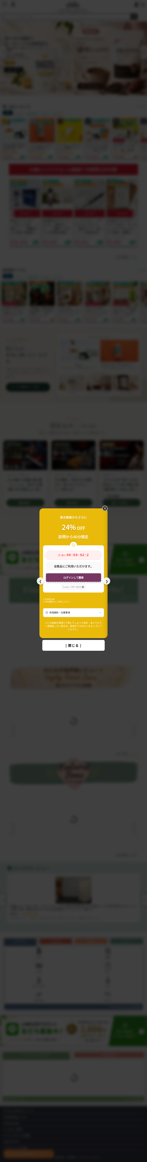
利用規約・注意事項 (59, 612)
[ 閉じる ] (73, 645)
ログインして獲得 (73, 577)
